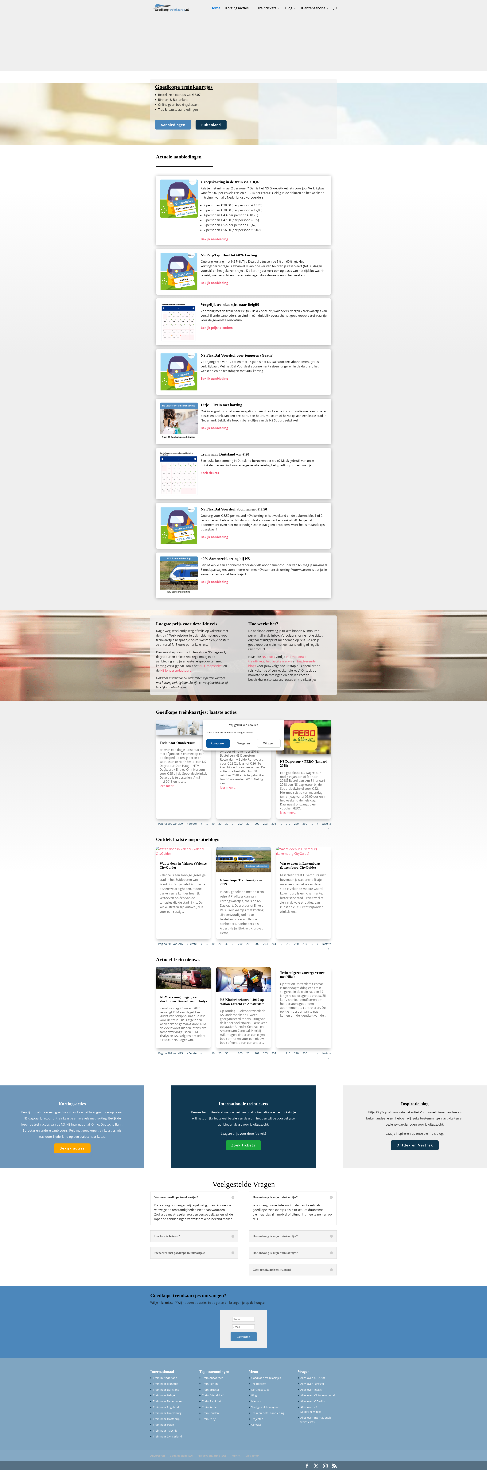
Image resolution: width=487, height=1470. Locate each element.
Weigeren (243, 743)
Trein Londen (210, 1413)
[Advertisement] (243, 44)
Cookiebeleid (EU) (181, 1455)
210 (288, 823)
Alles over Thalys (311, 1389)
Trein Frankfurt (211, 1401)
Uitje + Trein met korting (221, 405)
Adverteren (157, 1455)
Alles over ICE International (317, 1395)
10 (213, 823)
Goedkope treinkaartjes (266, 1378)
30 (226, 823)
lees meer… (168, 786)
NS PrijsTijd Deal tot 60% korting (229, 255)
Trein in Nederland (165, 1378)
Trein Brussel (210, 1389)
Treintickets (266, 8)
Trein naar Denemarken (168, 1401)
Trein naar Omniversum (178, 743)
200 (240, 823)
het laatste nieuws (279, 661)
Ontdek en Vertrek (414, 1145)
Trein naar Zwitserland (167, 1436)
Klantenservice (313, 8)
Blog (288, 8)
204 (273, 823)
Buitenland (211, 124)
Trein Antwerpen (213, 1378)
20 (219, 823)
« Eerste (192, 823)
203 (265, 823)
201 (248, 823)
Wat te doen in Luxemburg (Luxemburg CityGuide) (300, 866)
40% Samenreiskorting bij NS (225, 559)
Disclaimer (252, 1455)
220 (296, 823)
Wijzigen (268, 743)
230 (304, 823)
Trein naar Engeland (166, 1407)
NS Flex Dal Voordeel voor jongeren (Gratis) (237, 355)
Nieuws (256, 1401)
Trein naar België (164, 1395)
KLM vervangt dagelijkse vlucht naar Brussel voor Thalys (183, 999)
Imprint (235, 1455)
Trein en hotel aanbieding (267, 1413)
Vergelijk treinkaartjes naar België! (230, 304)
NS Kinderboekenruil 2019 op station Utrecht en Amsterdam (242, 1002)
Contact (256, 1424)
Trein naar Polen (163, 1424)
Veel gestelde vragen (264, 1407)
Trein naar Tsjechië (165, 1430)
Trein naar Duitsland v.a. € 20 (225, 454)
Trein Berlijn (210, 1384)
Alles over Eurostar (312, 1384)
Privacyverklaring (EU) (211, 1455)
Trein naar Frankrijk (165, 1384)
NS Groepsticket (211, 666)
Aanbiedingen (173, 124)
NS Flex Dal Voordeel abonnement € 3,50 (234, 509)
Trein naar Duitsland (166, 1389)
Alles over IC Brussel (313, 1378)
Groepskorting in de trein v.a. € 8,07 (230, 182)
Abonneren (243, 1336)
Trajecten (257, 1419)
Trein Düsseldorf (212, 1395)
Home (215, 8)
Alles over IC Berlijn (312, 1401)
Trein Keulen (210, 1407)
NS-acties (268, 657)
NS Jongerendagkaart (175, 670)
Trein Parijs (209, 1419)
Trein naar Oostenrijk (166, 1419)
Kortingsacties (237, 8)
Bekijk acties (72, 1148)
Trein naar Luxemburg (167, 1413)
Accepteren (218, 743)
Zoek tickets (243, 1145)
